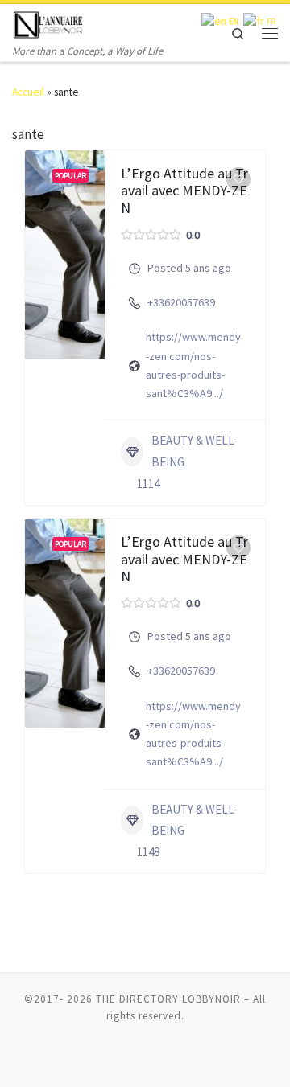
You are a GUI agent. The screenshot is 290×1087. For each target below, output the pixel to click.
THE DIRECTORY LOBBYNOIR (168, 999)
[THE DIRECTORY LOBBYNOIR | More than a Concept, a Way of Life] (48, 23)
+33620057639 (181, 302)
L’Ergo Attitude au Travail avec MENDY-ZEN (184, 190)
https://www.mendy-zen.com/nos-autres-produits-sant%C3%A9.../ (193, 365)
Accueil (28, 92)
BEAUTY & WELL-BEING (194, 451)
